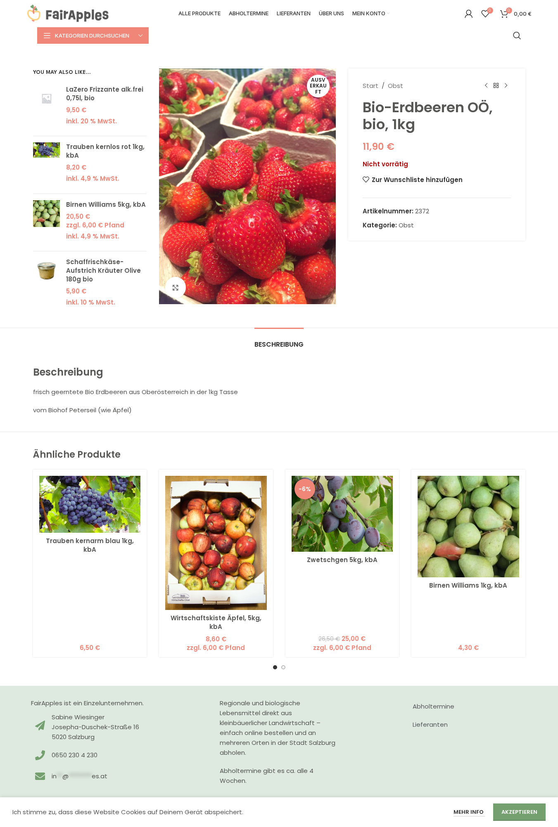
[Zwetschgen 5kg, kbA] (342, 514)
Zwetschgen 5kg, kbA (342, 559)
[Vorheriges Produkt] (486, 86)
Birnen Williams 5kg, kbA (106, 204)
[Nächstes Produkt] (506, 86)
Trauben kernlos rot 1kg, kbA (105, 151)
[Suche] (517, 35)
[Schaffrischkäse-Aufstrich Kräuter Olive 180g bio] (46, 284)
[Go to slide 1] (275, 667)
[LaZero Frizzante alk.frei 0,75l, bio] (46, 107)
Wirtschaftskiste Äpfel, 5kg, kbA (216, 622)
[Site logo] (68, 13)
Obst (395, 85)
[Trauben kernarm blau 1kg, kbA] (90, 504)
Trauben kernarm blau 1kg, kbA (90, 545)
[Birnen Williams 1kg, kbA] (468, 526)
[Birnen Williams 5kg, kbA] (46, 222)
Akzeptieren (519, 812)
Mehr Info (469, 812)
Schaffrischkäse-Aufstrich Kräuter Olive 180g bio (103, 271)
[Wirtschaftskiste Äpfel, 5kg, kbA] (216, 543)
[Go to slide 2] (283, 667)
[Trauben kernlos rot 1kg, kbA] (46, 164)
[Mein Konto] (469, 13)
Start (370, 85)
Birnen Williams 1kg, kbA (468, 585)
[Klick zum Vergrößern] (175, 287)
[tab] (279, 340)
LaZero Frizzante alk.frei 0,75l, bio (104, 93)
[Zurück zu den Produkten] (496, 86)
